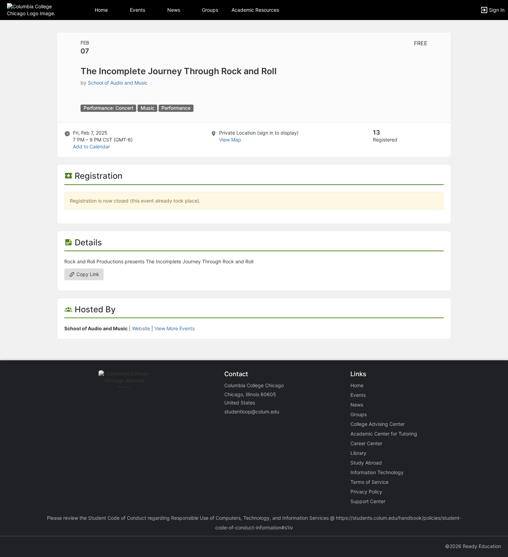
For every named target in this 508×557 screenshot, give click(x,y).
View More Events (174, 328)
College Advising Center (377, 424)
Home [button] (101, 10)
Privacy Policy (366, 492)
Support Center (367, 501)
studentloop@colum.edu (251, 411)
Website (141, 328)
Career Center (366, 443)
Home (357, 385)
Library (358, 453)
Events (137, 10)
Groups (210, 10)
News (173, 10)
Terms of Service (369, 482)
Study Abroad (366, 463)
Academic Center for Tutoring (383, 434)
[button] (35, 9)
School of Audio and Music (118, 83)
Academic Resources (255, 10)
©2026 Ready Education (473, 546)
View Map (230, 140)
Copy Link (87, 274)
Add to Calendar (91, 146)
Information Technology (377, 472)
